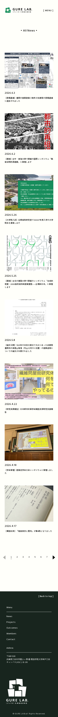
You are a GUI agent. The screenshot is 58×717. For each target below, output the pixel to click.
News (9, 616)
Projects (10, 622)
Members (11, 634)
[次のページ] (55, 557)
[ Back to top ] (46, 596)
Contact (10, 639)
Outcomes (12, 628)
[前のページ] (3, 557)
